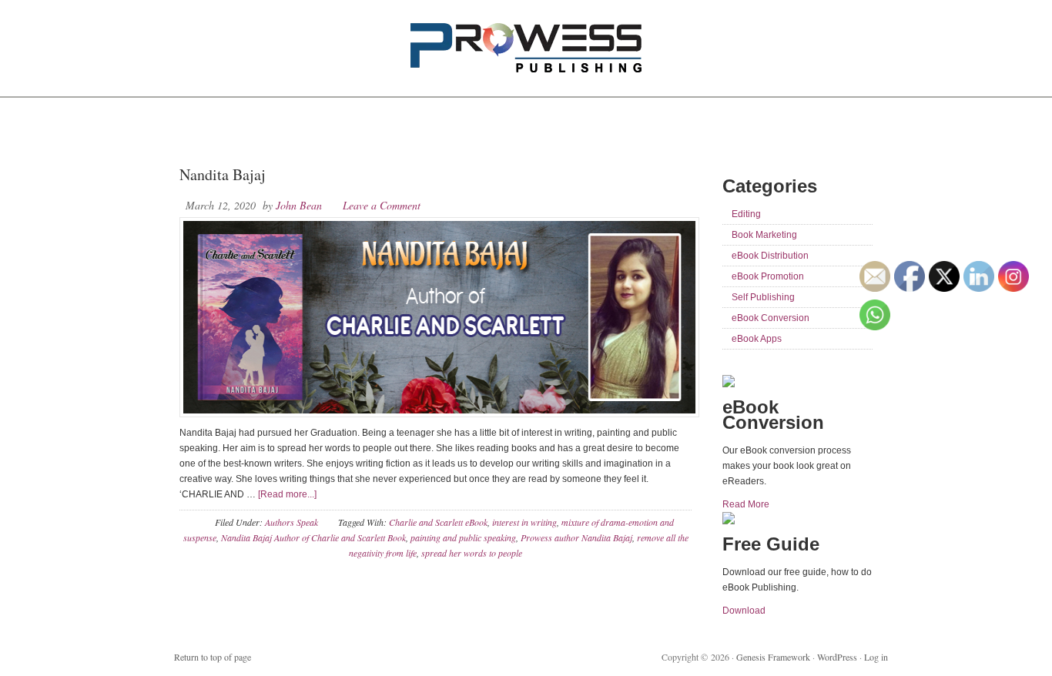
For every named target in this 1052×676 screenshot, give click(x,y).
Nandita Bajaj (222, 174)
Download (744, 610)
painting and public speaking (463, 537)
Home (197, 131)
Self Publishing (763, 297)
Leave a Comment (381, 205)
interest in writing (524, 522)
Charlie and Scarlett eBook (438, 522)
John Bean (299, 205)
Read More (745, 504)
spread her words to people (471, 553)
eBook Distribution (770, 255)
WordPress (837, 657)
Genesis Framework (773, 657)
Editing (746, 214)
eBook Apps (757, 338)
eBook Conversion (770, 318)
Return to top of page (212, 657)
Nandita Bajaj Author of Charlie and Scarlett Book (313, 537)
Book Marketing (764, 234)
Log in (876, 657)
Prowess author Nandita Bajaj (576, 537)
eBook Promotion (768, 276)
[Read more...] (287, 494)
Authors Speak (291, 522)
